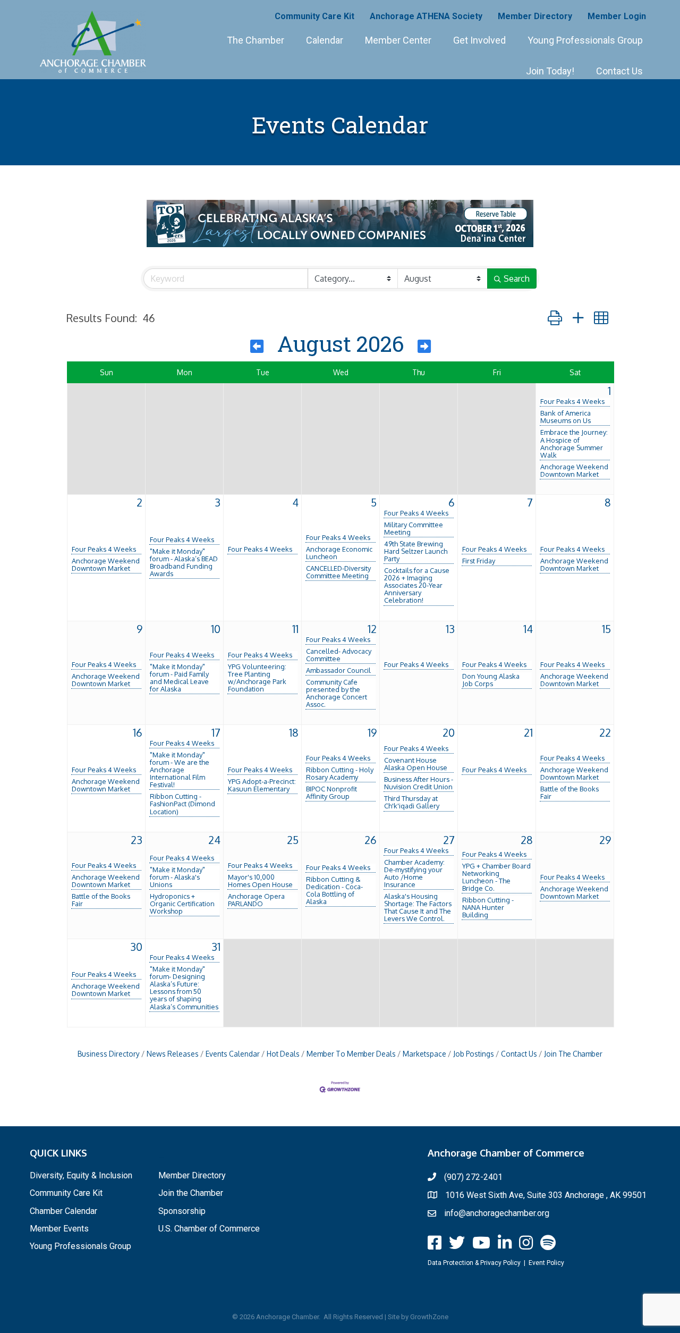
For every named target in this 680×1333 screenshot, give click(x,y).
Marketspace (424, 1053)
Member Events (59, 1229)
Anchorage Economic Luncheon (339, 552)
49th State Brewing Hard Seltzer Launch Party (415, 551)
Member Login (617, 16)
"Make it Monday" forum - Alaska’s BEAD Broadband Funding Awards (184, 562)
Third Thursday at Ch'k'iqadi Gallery (411, 802)
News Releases (173, 1053)
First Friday (478, 560)
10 (215, 629)
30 (136, 947)
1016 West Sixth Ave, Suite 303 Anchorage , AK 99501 (546, 1195)
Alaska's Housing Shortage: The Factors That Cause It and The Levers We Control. (418, 907)
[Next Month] (424, 346)
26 (370, 840)
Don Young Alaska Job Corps (491, 679)
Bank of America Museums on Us (565, 416)
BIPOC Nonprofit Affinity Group (331, 792)
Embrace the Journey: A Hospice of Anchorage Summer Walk (574, 443)
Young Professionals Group (585, 40)
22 (605, 732)
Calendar (324, 40)
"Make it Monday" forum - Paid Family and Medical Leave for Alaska (179, 678)
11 (295, 629)
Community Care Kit (314, 16)
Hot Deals (283, 1053)
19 (372, 732)
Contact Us (619, 71)
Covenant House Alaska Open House (415, 763)
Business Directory (109, 1053)
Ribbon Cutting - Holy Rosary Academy (339, 773)
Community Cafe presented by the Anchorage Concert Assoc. (336, 693)
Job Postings (473, 1053)
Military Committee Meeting (413, 528)
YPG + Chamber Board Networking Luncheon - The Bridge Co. (496, 877)
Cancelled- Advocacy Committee (338, 654)
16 (137, 732)
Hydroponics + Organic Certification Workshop (182, 903)
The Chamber (255, 40)
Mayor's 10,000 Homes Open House (260, 880)
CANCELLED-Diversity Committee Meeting (338, 571)
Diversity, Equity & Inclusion (81, 1175)
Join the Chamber (190, 1193)
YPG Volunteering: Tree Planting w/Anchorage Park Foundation (257, 678)
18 (294, 732)
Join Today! (550, 71)
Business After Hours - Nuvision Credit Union (418, 782)
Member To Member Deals (351, 1053)
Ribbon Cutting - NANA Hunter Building (488, 907)
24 (214, 840)
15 (606, 629)
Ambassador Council (338, 670)
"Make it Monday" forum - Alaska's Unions (177, 877)
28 (527, 840)
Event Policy (546, 1263)
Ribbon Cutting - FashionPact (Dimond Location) (182, 803)
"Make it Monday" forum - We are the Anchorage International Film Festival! (179, 769)
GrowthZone (429, 1317)
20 (449, 732)
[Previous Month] (257, 346)
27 (449, 840)
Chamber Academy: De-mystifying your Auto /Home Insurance (414, 873)
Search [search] (517, 278)
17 (215, 732)
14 (528, 629)
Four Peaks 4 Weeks (572, 401)
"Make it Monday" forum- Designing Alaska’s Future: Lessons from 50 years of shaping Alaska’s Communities (184, 987)
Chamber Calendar (63, 1211)
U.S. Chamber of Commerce (209, 1229)
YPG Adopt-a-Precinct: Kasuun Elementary (262, 785)
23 (136, 840)
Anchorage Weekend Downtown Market (574, 470)
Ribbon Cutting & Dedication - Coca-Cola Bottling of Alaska (334, 890)
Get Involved (479, 40)
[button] (554, 317)
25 (293, 840)
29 (605, 840)
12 (372, 629)
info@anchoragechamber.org (496, 1213)
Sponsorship (182, 1211)
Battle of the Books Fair (569, 792)
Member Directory (535, 16)
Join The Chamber (573, 1053)
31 (215, 947)
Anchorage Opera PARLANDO (256, 899)
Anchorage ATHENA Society (426, 16)
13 (450, 629)
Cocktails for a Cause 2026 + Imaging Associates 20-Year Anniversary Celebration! (416, 585)
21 (528, 732)
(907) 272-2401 (473, 1177)
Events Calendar (233, 1053)
